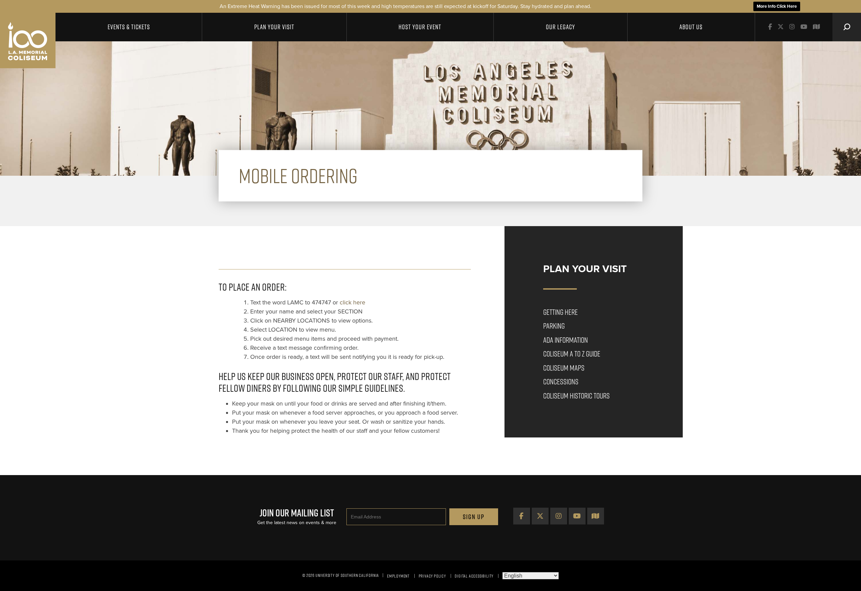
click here (352, 302)
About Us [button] (691, 27)
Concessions (560, 381)
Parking (554, 325)
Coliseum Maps (564, 367)
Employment (398, 576)
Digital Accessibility (474, 576)
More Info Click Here (777, 6)
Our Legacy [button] (560, 27)
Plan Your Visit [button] (274, 27)
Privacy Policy (432, 576)
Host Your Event (420, 27)
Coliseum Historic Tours (576, 395)
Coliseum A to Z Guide (571, 353)
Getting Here (560, 312)
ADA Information (565, 339)
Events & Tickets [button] (129, 27)
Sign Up (474, 516)
